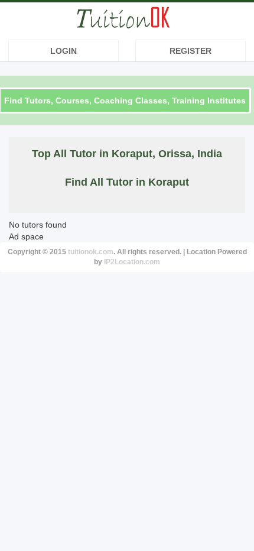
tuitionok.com (90, 252)
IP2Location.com (132, 262)
